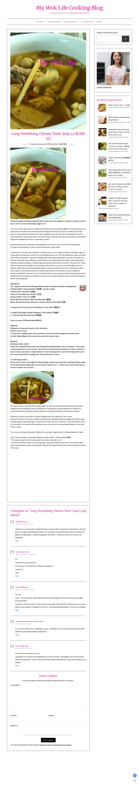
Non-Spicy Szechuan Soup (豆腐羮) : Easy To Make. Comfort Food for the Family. (119, 186)
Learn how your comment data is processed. (55, 745)
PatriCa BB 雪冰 (60, 144)
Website (14, 726)
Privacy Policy (13, 767)
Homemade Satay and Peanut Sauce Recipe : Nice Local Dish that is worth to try (119, 132)
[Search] (125, 39)
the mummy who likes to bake (27, 621)
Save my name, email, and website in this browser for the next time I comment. (48, 735)
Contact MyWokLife (104, 87)
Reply (17, 541)
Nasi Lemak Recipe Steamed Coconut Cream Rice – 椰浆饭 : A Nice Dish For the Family (119, 146)
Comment (15, 685)
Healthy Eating (71, 22)
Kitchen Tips (87, 22)
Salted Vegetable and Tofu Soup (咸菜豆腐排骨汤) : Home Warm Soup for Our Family (119, 172)
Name (14, 715)
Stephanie (19, 522)
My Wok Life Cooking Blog (69, 7)
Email (52, 715)
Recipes (40, 22)
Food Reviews (53, 22)
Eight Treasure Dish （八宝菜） (119, 105)
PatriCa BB (19, 587)
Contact (11, 772)
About (100, 22)
